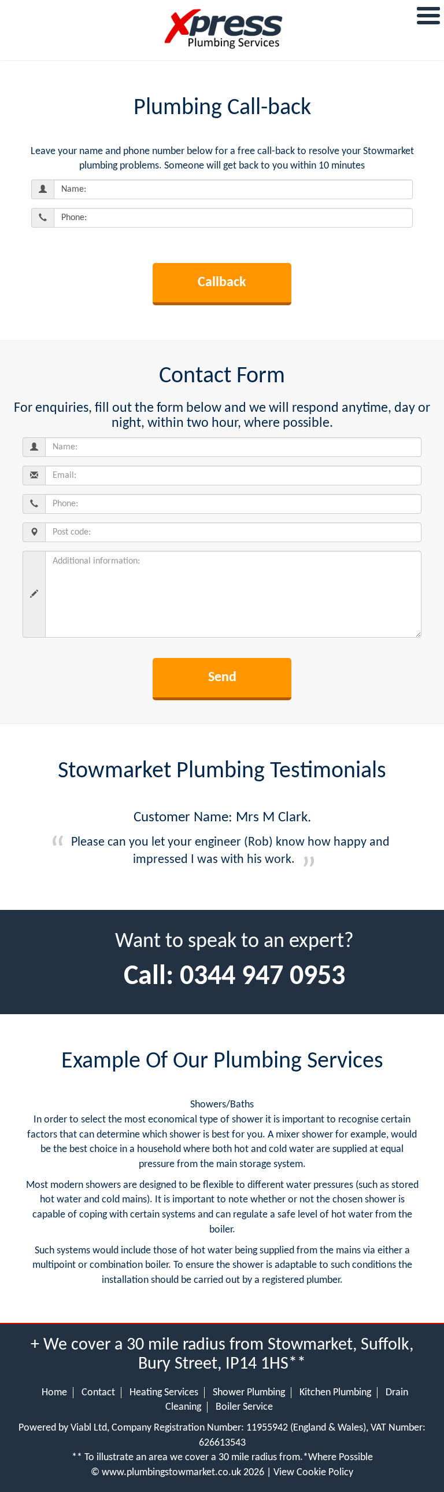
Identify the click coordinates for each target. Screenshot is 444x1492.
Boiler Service (244, 1407)
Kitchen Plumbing (335, 1392)
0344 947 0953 (262, 977)
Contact (98, 1392)
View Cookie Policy (313, 1472)
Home (54, 1392)
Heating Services (164, 1392)
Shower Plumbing (249, 1392)
